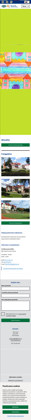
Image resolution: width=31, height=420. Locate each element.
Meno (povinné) (6, 285)
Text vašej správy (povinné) (9, 299)
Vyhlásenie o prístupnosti (15, 380)
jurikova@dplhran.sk (15, 338)
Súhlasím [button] (15, 407)
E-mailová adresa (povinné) (9, 292)
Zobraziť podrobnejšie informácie (13, 268)
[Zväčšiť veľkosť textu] (11, 1)
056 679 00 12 (7, 262)
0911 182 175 (9, 260)
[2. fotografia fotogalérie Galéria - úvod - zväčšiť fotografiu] (15, 188)
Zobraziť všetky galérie (15, 223)
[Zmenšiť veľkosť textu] (2, 1)
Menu (24, 6)
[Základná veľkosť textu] (7, 1)
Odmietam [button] (15, 412)
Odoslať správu (15, 320)
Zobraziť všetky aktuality (16, 145)
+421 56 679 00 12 (15, 340)
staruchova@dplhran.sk (12, 264)
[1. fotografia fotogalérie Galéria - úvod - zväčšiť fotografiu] (15, 166)
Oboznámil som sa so (16, 314)
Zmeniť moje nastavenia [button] (15, 416)
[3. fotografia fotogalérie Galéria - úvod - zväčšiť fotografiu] (15, 209)
